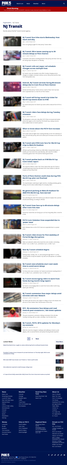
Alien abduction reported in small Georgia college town (17, 367)
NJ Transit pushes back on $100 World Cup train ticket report (40, 160)
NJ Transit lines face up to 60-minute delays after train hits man (41, 206)
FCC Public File (56, 412)
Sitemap (4, 418)
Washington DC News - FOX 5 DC (41, 431)
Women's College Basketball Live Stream (58, 441)
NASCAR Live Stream (57, 433)
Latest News (8, 342)
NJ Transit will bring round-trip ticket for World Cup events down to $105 (40, 98)
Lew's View (22, 426)
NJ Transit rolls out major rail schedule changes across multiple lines (39, 67)
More (43, 3)
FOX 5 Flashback (23, 428)
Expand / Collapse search (64, 3)
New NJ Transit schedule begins (36, 250)
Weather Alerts (23, 398)
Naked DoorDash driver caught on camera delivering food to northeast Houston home (25, 345)
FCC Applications (56, 414)
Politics (4, 404)
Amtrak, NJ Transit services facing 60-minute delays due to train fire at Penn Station (42, 84)
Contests (54, 410)
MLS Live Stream (56, 446)
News (4, 392)
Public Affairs (55, 406)
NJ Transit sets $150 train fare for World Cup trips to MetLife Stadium (41, 144)
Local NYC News (6, 398)
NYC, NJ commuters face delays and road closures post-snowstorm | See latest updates (42, 309)
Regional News (40, 422)
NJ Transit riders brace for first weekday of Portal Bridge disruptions (41, 236)
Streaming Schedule (7, 396)
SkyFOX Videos (23, 430)
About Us (55, 392)
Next (37, 339)
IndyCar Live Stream (57, 435)
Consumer (4, 424)
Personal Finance (6, 432)
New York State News (8, 400)
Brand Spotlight (23, 432)
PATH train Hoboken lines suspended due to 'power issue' (41, 221)
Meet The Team (56, 396)
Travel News (22, 402)
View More (59, 342)
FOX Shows (55, 400)
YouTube (58, 455)
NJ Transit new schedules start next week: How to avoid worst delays (40, 265)
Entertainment (5, 408)
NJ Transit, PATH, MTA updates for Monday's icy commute (41, 324)
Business (4, 428)
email (64, 455)
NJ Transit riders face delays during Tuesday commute (41, 113)
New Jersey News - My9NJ (40, 425)
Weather (22, 392)
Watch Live (5, 394)
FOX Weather (22, 406)
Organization (7, 23)
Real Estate (5, 434)
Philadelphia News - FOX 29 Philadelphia (40, 428)
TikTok (55, 455)
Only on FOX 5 (24, 422)
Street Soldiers (22, 424)
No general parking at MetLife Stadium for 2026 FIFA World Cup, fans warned (41, 192)
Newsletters (5, 416)
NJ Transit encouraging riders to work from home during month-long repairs (41, 280)
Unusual (4, 410)
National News (6, 402)
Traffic (20, 400)
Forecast (21, 394)
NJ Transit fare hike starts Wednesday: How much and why (41, 38)
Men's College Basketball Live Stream (58, 438)
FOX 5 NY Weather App (25, 404)
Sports (3, 414)
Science (4, 412)
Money (4, 422)
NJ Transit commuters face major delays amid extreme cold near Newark (42, 294)
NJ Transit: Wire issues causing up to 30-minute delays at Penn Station (39, 52)
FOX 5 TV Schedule (57, 398)
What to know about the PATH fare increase (41, 129)
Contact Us (55, 408)
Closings (21, 396)
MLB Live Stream (56, 431)
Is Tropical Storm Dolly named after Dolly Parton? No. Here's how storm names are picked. (26, 374)
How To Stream (56, 394)
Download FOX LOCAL (58, 402)
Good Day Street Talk (41, 396)
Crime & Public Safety (7, 406)
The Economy (5, 430)
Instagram (52, 455)
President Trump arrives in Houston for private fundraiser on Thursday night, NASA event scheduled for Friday (26, 353)
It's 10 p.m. (55, 416)
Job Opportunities (56, 404)
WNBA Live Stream (57, 444)
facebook (49, 455)
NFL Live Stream (56, 426)
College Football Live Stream (57, 429)
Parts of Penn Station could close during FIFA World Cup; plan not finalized (42, 177)
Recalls (4, 426)
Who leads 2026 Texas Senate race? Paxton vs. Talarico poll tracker (20, 359)
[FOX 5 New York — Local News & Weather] (7, 3)
